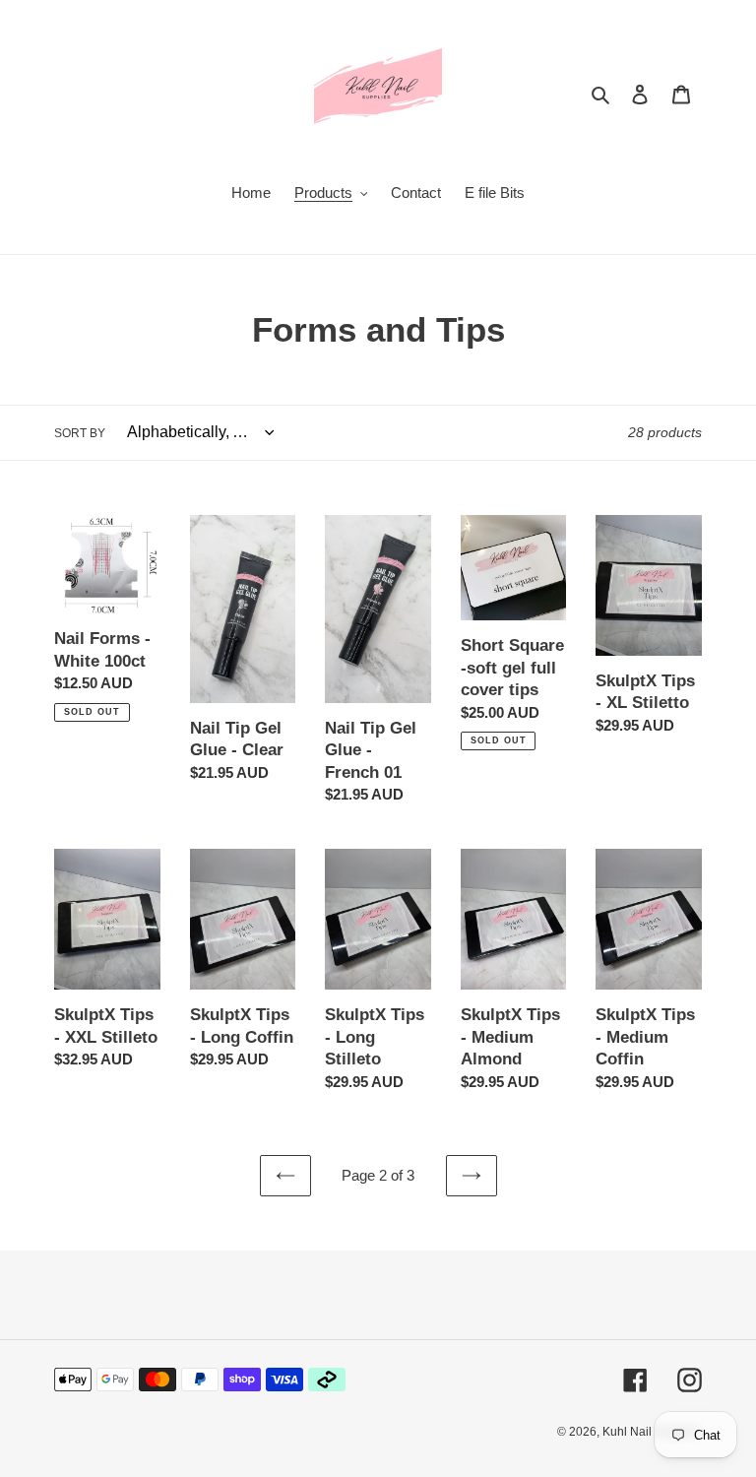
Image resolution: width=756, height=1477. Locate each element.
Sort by (79, 433)
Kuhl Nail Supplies (652, 1432)
